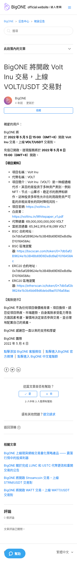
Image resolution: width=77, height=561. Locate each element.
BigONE (9, 21)
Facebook (6, 369)
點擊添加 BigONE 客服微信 (22, 351)
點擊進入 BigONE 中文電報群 (37, 356)
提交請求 (49, 414)
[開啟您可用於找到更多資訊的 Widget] (14, 554)
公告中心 (23, 21)
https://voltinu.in (38, 207)
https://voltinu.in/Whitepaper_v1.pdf (37, 216)
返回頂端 (10, 427)
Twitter (12, 369)
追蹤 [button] (38, 110)
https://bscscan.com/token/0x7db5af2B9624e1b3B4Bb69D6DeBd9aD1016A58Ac (42, 256)
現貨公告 (39, 21)
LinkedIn (18, 369)
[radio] (28, 394)
